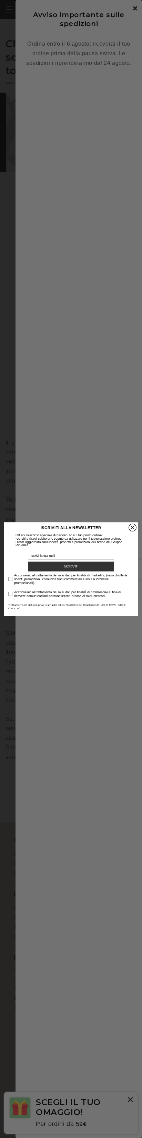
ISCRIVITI (71, 566)
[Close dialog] (132, 527)
